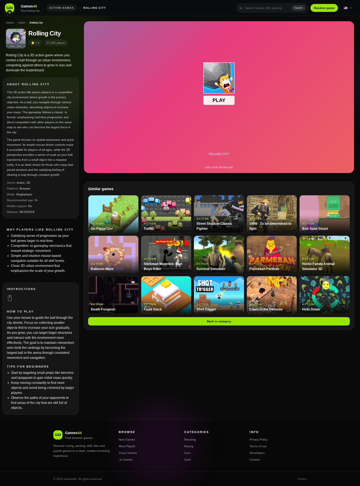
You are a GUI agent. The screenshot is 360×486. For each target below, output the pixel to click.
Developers (257, 453)
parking (80, 445)
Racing (188, 446)
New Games (127, 439)
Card (187, 459)
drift (89, 445)
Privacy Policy (259, 439)
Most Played (127, 446)
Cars (187, 453)
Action (21, 182)
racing (70, 445)
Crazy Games (128, 453)
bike (96, 445)
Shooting (190, 439)
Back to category (219, 321)
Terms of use (258, 446)
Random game (324, 8)
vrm (302, 479)
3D (28, 182)
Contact (255, 459)
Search (298, 7)
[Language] (348, 8)
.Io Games (125, 459)
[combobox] (267, 8)
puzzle (57, 450)
